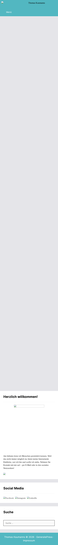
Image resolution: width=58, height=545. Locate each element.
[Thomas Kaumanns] (23, 4)
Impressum (29, 540)
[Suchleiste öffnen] (54, 4)
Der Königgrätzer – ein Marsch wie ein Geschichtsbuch (28, 63)
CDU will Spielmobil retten (24, 129)
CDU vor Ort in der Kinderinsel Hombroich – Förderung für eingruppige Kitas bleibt (28, 296)
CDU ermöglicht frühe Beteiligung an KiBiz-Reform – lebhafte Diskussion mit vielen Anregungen (28, 365)
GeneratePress (44, 537)
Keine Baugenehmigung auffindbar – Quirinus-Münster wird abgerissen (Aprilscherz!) (28, 225)
